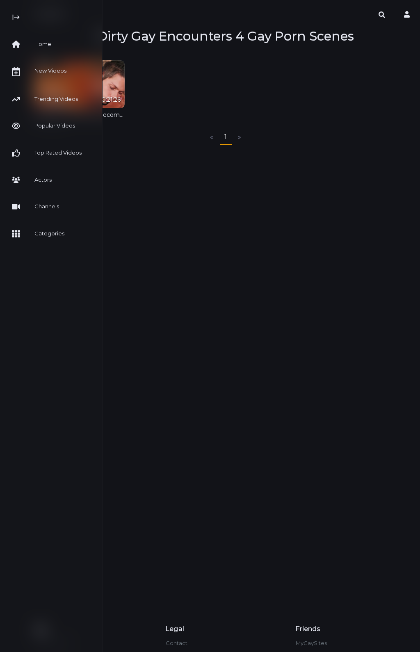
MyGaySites (311, 643)
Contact (176, 643)
